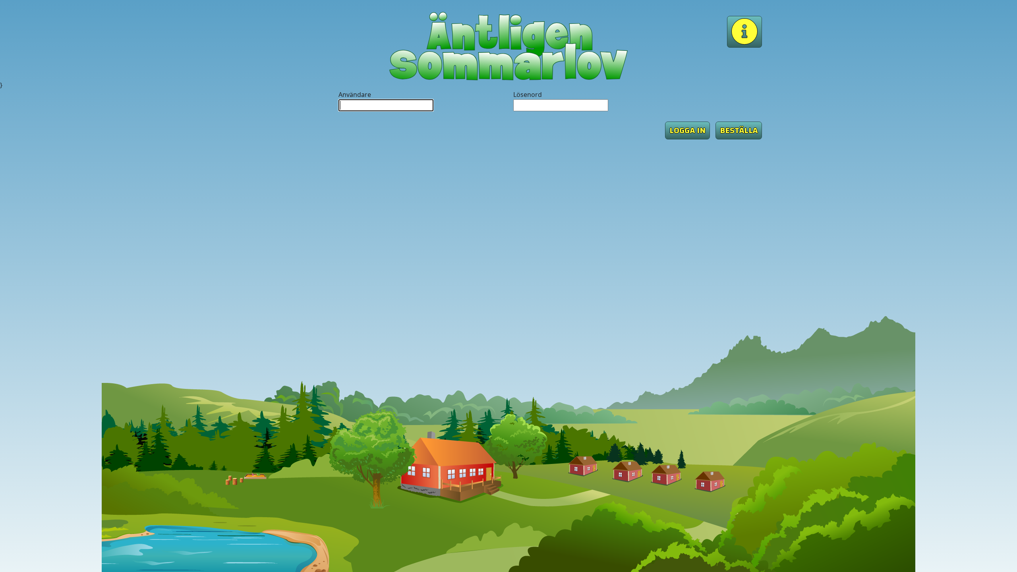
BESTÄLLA (739, 130)
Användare (354, 94)
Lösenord (527, 94)
